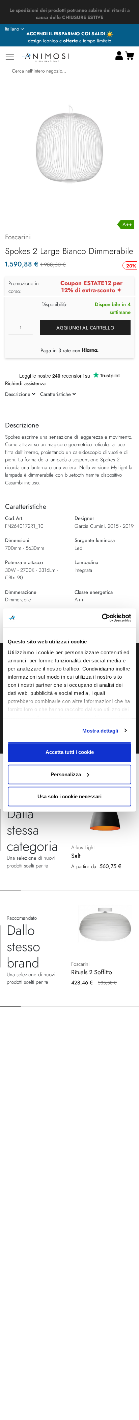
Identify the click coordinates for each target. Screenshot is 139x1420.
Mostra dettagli (100, 730)
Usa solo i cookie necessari (69, 796)
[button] (14, 29)
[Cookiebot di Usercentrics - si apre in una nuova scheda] (101, 617)
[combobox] (69, 71)
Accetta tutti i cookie (70, 752)
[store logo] (45, 57)
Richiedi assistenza (25, 383)
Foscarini (18, 237)
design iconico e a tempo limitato (69, 40)
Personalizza (66, 774)
